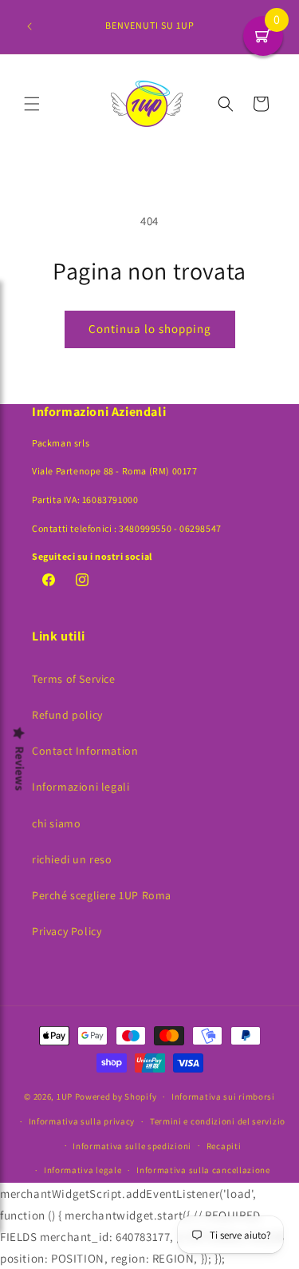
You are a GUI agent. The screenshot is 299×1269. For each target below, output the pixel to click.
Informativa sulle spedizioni (132, 1146)
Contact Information (85, 751)
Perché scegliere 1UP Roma (101, 895)
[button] (31, 103)
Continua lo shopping (150, 328)
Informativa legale (83, 1170)
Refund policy (67, 715)
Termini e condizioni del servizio (217, 1121)
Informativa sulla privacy (82, 1121)
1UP (65, 1096)
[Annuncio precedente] (29, 26)
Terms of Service (74, 679)
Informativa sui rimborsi (223, 1096)
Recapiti (224, 1146)
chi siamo (56, 823)
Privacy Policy (66, 931)
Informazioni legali (80, 786)
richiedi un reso (72, 859)
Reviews (20, 769)
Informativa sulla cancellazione (203, 1170)
